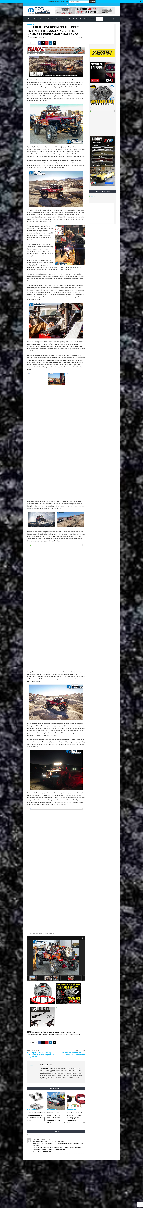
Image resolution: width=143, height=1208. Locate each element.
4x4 (33, 1032)
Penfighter (36, 1139)
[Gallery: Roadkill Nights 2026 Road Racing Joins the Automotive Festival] (56, 1101)
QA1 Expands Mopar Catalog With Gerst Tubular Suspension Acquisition (40, 1055)
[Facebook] (67, 4)
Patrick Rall (50, 1122)
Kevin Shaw (30, 1120)
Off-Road (71, 1034)
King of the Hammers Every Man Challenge (49, 1034)
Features (31, 24)
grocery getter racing (66, 1032)
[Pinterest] (46, 43)
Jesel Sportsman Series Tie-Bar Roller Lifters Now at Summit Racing (36, 1115)
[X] (73, 4)
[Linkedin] (50, 43)
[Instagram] (70, 4)
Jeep (74, 1032)
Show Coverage (52, 1109)
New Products (32, 1109)
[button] (114, 19)
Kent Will (69, 1122)
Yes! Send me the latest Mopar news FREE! (58, 1)
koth (61, 1034)
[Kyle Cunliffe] (28, 37)
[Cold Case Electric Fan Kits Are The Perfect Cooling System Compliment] (76, 1101)
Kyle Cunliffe (34, 37)
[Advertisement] (101, 34)
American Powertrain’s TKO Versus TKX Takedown (73, 1054)
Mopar (65, 1034)
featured (57, 1032)
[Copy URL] (54, 43)
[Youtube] (75, 4)
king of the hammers (33, 1034)
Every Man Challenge (49, 1032)
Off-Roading (77, 1034)
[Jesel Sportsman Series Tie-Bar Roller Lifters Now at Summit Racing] (36, 1101)
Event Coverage (38, 1032)
